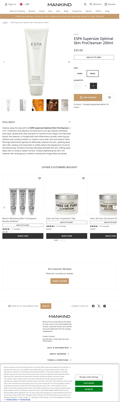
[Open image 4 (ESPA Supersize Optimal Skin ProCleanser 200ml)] (52, 105)
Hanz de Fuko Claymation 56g (60, 218)
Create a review (59, 281)
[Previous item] (4, 207)
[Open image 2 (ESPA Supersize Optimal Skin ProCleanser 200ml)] (23, 105)
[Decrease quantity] (77, 86)
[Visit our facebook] (93, 306)
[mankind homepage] (59, 4)
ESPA (76, 34)
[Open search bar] (85, 4)
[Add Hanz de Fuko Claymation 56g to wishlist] (83, 178)
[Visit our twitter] (99, 306)
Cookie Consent (49, 336)
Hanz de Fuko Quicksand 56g (104, 218)
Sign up (45, 306)
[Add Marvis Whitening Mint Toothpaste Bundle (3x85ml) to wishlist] (39, 178)
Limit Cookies (89, 383)
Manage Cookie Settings (88, 377)
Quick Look (23, 236)
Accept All (89, 389)
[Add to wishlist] (109, 97)
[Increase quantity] (93, 86)
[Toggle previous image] (4, 62)
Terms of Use (25, 399)
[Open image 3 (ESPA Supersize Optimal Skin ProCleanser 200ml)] (38, 105)
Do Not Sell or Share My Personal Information (56, 340)
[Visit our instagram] (104, 306)
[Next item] (115, 207)
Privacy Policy (12, 399)
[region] (59, 383)
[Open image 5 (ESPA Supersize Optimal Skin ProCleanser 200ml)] (67, 105)
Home (5, 22)
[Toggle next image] (69, 62)
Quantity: (79, 80)
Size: (76, 68)
